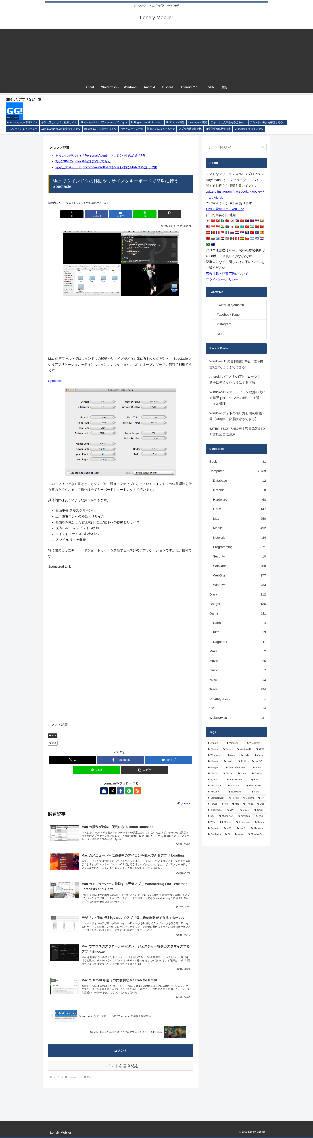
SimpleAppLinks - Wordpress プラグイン (104, 122)
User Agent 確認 (197, 122)
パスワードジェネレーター (22, 128)
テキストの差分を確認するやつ (267, 122)
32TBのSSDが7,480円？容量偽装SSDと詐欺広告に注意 (237, 431)
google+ (256, 191)
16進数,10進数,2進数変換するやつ (60, 128)
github (218, 197)
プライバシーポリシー (222, 279)
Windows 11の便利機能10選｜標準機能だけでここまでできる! (236, 364)
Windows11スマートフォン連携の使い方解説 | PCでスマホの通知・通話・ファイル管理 (237, 398)
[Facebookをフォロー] (120, 790)
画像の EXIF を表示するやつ (100, 128)
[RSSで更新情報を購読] (137, 790)
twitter (210, 191)
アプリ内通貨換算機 (190, 128)
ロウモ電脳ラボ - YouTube (225, 209)
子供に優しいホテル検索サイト (59, 122)
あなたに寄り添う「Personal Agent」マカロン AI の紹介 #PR (100, 155)
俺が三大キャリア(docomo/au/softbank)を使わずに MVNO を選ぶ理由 (106, 167)
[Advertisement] (156, 54)
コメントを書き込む (120, 1066)
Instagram (224, 191)
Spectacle (55, 381)
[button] (169, 214)
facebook (241, 191)
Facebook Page (228, 314)
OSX (54, 743)
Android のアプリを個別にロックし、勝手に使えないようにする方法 (236, 379)
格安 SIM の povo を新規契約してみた (83, 161)
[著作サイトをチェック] (104, 790)
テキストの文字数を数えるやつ (228, 122)
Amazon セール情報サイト (22, 122)
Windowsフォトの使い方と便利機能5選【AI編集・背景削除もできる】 (236, 416)
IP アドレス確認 (175, 122)
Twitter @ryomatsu (230, 305)
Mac (54, 735)
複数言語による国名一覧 (161, 128)
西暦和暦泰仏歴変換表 (218, 128)
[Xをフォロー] (112, 790)
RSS (220, 334)
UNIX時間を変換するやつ (249, 128)
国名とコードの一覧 (131, 128)
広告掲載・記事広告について (227, 273)
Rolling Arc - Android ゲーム (146, 122)
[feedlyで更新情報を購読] (129, 790)
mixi (209, 197)
